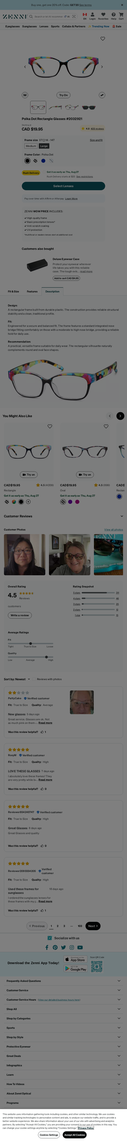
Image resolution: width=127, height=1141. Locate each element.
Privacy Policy (86, 1127)
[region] (63, 1125)
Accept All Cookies (74, 1134)
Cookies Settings (49, 1134)
